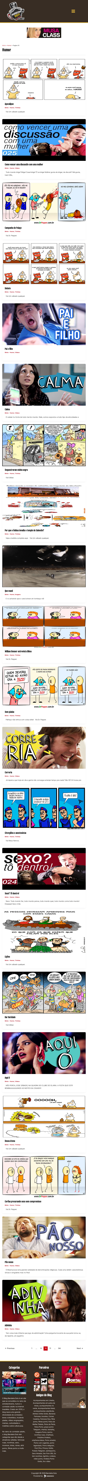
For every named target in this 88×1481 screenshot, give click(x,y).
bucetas (45, 1416)
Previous (9, 1348)
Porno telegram (48, 1445)
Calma (7, 409)
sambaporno (50, 1451)
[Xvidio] (51, 1388)
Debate (8, 288)
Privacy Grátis (48, 1448)
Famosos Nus (45, 1419)
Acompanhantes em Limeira (43, 1400)
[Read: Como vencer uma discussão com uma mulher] (44, 140)
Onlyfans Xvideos (43, 1437)
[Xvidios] (37, 1388)
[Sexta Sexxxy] (14, 1375)
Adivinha (8, 1325)
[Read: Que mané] (44, 566)
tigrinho (46, 1456)
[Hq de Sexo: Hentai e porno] (51, 1381)
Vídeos (17, 168)
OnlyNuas (49, 1435)
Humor (12, 108)
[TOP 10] (14, 1391)
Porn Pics (38, 1448)
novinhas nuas (39, 1435)
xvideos (52, 1456)
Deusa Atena (10, 1141)
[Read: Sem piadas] (44, 687)
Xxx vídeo (46, 1461)
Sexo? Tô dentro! (12, 893)
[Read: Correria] (44, 748)
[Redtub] (37, 1381)
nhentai (44, 1429)
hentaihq (51, 1429)
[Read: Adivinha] (44, 1301)
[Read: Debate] (44, 264)
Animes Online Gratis (40, 1414)
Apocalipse (9, 104)
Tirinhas (17, 108)
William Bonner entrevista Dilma (18, 651)
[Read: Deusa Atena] (44, 1116)
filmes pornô (43, 1422)
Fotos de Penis (49, 1424)
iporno (49, 1432)
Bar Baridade (10, 1017)
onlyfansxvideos (38, 1440)
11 (50, 1348)
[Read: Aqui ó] (44, 1053)
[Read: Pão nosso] (44, 1237)
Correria (8, 772)
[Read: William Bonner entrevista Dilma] (44, 627)
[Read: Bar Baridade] (44, 992)
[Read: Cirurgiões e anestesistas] (44, 808)
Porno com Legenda (41, 1443)
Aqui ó (7, 1078)
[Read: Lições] (44, 932)
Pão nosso (9, 1262)
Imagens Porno (41, 1432)
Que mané (9, 591)
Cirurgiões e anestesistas (15, 833)
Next (80, 1348)
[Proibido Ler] (37, 1375)
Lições (7, 956)
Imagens (18, 594)
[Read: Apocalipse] (44, 79)
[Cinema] (14, 1383)
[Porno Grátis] (44, 1388)
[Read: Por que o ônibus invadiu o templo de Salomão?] (44, 506)
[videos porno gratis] (51, 1375)
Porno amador (50, 1440)
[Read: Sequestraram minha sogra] (44, 445)
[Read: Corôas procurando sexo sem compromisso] (44, 1177)
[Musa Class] (44, 33)
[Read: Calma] (44, 385)
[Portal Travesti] (74, 1376)
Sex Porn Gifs (48, 1453)
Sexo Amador (37, 1453)
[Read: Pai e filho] (44, 324)
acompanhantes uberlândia (44, 1411)
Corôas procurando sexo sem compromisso (23, 1201)
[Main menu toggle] (73, 11)
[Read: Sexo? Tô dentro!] (44, 869)
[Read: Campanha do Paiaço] (44, 203)
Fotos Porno (38, 1427)
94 (59, 1348)
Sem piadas (9, 712)
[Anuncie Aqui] (74, 1398)
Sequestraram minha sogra (16, 470)
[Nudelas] (44, 1375)
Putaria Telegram (38, 1451)
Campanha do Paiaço (13, 228)
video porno (38, 1459)
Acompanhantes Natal (46, 1408)
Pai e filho (9, 349)
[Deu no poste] (44, 1381)
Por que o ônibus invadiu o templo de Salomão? (24, 530)
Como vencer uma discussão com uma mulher (24, 164)
